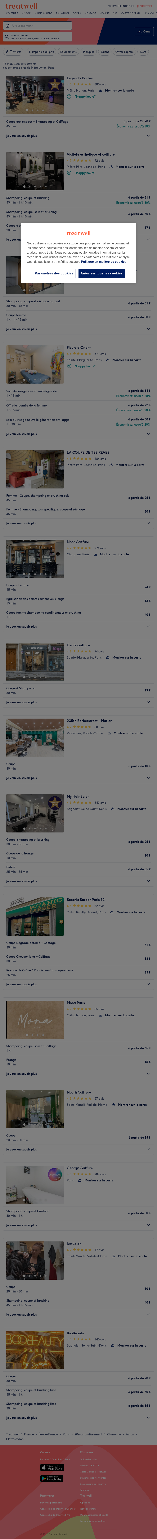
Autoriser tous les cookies (102, 273)
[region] (78, 253)
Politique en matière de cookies (103, 261)
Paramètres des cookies (54, 273)
